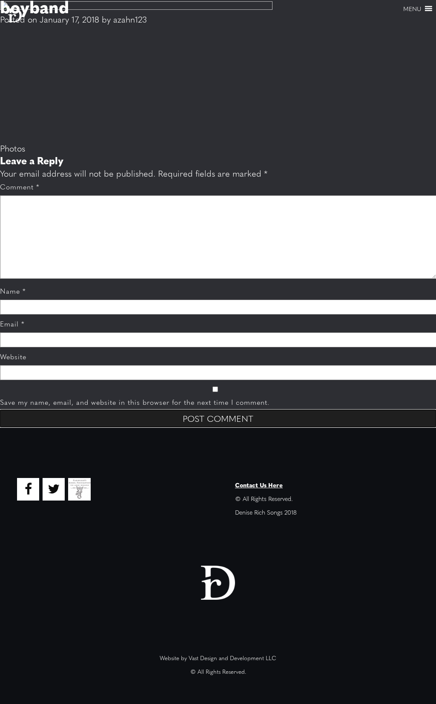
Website (13, 356)
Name (13, 291)
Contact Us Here (259, 485)
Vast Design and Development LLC (232, 658)
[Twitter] (54, 489)
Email (12, 324)
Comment (20, 187)
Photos (12, 148)
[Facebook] (28, 489)
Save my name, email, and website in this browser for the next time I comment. (135, 402)
